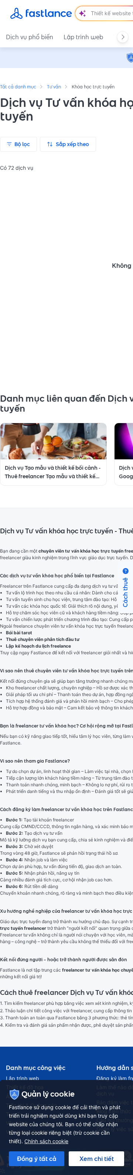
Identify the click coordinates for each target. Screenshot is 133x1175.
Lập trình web (83, 37)
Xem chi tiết (96, 1158)
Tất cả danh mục (18, 87)
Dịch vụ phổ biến (29, 37)
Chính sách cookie (46, 1141)
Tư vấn (54, 87)
